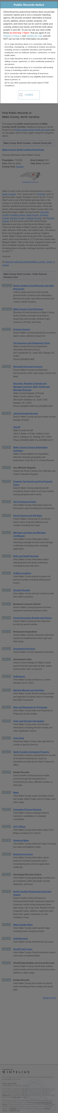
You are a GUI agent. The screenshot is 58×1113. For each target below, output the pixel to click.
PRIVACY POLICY (12, 36)
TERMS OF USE (34, 36)
